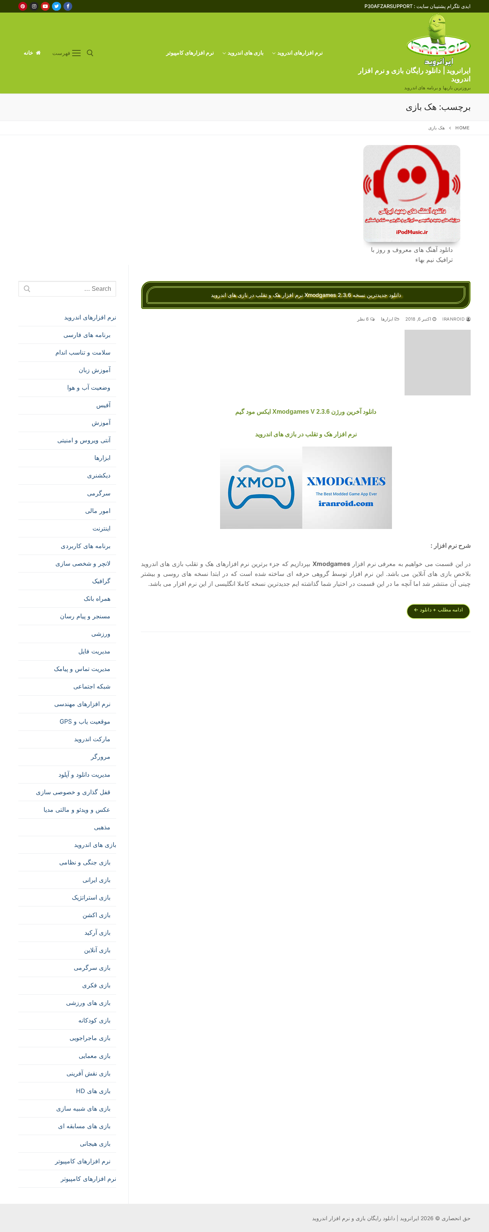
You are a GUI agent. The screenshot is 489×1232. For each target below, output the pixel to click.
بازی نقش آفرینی (88, 1073)
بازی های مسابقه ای (84, 1126)
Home (462, 128)
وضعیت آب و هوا (88, 387)
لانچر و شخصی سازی (82, 563)
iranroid (454, 319)
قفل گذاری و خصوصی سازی (73, 792)
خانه (29, 53)
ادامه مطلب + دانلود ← (438, 609)
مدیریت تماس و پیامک (82, 668)
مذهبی (102, 827)
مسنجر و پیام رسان (85, 616)
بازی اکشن (96, 915)
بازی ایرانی (96, 880)
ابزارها (388, 319)
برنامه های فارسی (86, 335)
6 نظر (363, 319)
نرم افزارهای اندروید (90, 317)
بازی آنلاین (97, 950)
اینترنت (101, 528)
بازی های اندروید (95, 844)
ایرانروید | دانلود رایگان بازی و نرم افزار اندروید (414, 74)
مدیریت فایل (94, 651)
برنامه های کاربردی (85, 546)
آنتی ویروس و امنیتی (83, 440)
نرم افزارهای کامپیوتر (82, 1161)
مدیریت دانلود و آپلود (84, 774)
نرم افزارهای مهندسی (82, 704)
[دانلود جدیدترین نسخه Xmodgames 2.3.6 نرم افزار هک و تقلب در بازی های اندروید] (438, 363)
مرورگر (100, 756)
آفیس (103, 405)
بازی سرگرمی (92, 967)
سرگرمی (98, 493)
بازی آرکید (97, 932)
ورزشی (100, 633)
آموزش (101, 422)
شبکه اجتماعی (91, 686)
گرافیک (101, 581)
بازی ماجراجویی (90, 1038)
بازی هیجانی (95, 1143)
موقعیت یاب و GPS (85, 721)
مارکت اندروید (92, 739)
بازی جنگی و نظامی (84, 862)
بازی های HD (93, 1091)
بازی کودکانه (94, 1020)
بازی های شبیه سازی (83, 1108)
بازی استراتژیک (91, 897)
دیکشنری (98, 475)
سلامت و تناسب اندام (82, 352)
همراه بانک (97, 598)
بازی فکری (96, 985)
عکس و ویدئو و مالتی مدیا (77, 809)
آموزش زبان (94, 370)
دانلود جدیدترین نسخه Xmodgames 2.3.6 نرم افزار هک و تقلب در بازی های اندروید (306, 295)
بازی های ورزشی (88, 1002)
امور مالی (97, 510)
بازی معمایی (94, 1055)
